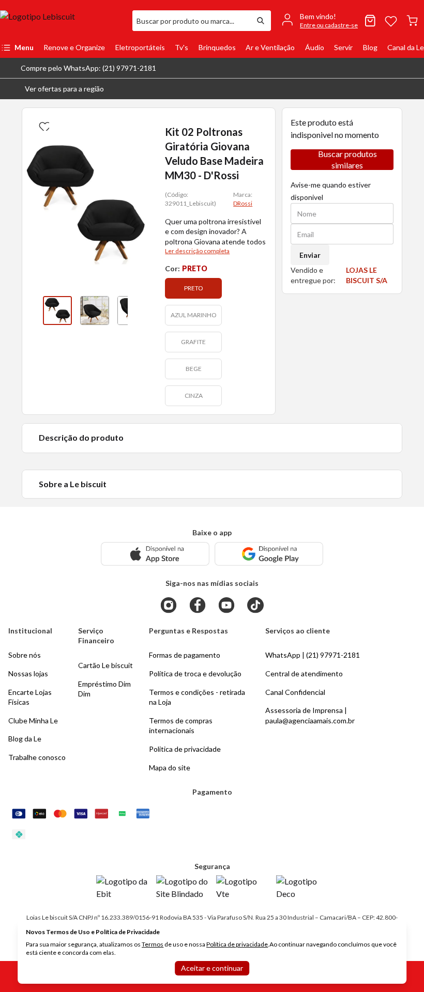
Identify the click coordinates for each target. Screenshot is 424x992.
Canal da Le (405, 47)
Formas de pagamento (184, 654)
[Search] (260, 20)
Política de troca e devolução (195, 673)
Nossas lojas (28, 673)
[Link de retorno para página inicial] (62, 20)
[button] (56, 89)
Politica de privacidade (185, 749)
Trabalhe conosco (37, 757)
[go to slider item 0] (57, 310)
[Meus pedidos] (370, 20)
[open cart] (412, 20)
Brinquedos (217, 47)
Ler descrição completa (197, 251)
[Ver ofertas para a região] (411, 89)
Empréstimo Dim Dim (104, 689)
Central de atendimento (304, 673)
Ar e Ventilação (270, 47)
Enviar (310, 255)
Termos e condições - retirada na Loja (197, 697)
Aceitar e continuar (212, 968)
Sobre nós (24, 654)
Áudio (314, 47)
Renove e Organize (74, 47)
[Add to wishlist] (43, 124)
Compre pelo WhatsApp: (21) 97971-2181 (88, 68)
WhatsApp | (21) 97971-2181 (312, 654)
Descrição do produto (81, 437)
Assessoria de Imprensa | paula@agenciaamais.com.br (310, 715)
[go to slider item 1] (94, 310)
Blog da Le (24, 738)
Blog (370, 47)
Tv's (181, 47)
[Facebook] (197, 605)
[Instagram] (168, 605)
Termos (152, 944)
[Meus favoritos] (391, 20)
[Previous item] (32, 310)
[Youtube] (226, 605)
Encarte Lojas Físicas (30, 697)
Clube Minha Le (33, 720)
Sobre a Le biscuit (73, 484)
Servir (343, 47)
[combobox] (191, 20)
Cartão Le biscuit (105, 665)
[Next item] (138, 310)
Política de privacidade (237, 944)
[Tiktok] (255, 605)
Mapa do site (169, 767)
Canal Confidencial (295, 692)
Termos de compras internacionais (181, 725)
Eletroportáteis (140, 47)
